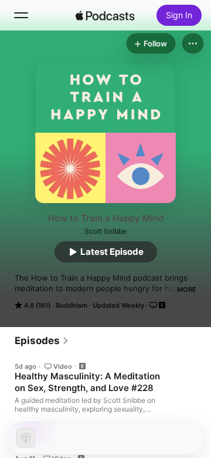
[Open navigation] (21, 15)
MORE (186, 289)
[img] (105, 15)
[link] (42, 340)
